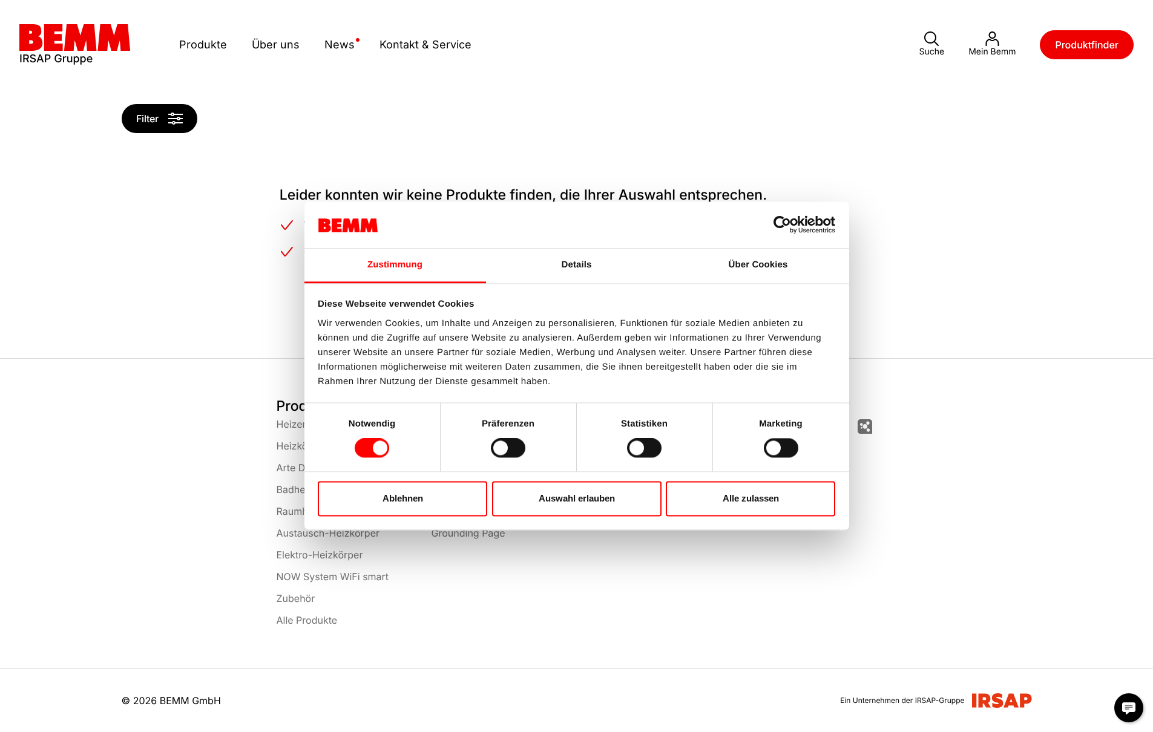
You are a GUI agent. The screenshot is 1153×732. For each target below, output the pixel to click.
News (339, 44)
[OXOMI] (865, 426)
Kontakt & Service (425, 44)
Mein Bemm (992, 52)
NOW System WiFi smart (333, 576)
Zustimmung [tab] (394, 265)
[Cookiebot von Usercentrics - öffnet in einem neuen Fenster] (782, 225)
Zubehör (296, 598)
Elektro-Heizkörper (320, 555)
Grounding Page (468, 533)
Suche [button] (931, 52)
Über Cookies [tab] (758, 265)
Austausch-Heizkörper (328, 533)
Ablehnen (403, 498)
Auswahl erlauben (577, 498)
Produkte (203, 44)
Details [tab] (577, 265)
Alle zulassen (751, 498)
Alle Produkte (307, 620)
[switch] (508, 448)
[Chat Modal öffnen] (1128, 707)
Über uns (276, 44)
